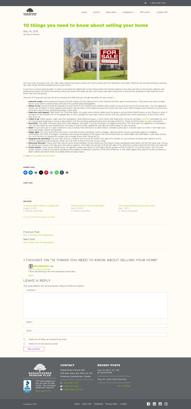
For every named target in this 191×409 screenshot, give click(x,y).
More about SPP (43, 391)
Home (84, 12)
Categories (127, 12)
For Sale (26, 217)
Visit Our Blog (123, 386)
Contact (123, 404)
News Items (111, 12)
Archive (96, 12)
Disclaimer (98, 404)
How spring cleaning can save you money (137, 206)
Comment (32, 290)
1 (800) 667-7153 (158, 3)
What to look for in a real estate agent (87, 206)
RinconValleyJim (41, 266)
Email (30, 330)
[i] (114, 97)
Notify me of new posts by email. (43, 344)
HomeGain (145, 119)
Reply (31, 275)
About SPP (87, 404)
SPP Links (144, 12)
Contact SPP (162, 12)
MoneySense (42, 217)
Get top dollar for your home (42, 156)
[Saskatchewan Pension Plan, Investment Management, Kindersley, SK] (27, 386)
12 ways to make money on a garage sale (41, 206)
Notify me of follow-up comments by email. (48, 339)
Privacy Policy (112, 404)
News (77, 404)
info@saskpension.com (73, 389)
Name (30, 322)
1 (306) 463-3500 (71, 386)
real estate (51, 217)
